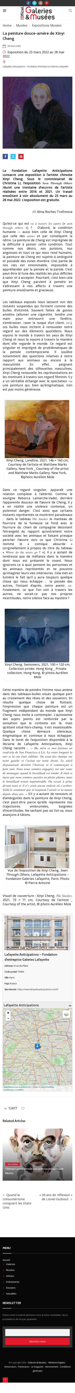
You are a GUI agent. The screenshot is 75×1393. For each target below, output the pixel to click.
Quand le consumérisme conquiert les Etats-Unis (17, 1201)
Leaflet (22, 1086)
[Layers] (66, 1014)
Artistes (10, 1275)
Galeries (10, 1264)
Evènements (12, 1281)
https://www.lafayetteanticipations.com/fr (38, 989)
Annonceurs (10, 1366)
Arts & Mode (12, 1164)
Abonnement (51, 1366)
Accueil (6, 1260)
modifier (19, 1089)
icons (28, 1086)
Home (7, 25)
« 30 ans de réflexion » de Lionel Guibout (55, 1197)
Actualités (11, 1293)
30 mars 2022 (14, 46)
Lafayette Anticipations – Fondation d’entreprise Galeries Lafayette (35, 66)
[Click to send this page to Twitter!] (13, 156)
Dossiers (11, 1287)
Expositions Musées (47, 25)
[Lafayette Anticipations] (37, 1046)
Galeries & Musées (37, 1362)
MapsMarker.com (11, 1086)
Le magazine (37, 1366)
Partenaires (23, 1366)
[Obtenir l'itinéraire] (70, 1005)
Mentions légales (56, 1362)
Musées (21, 25)
